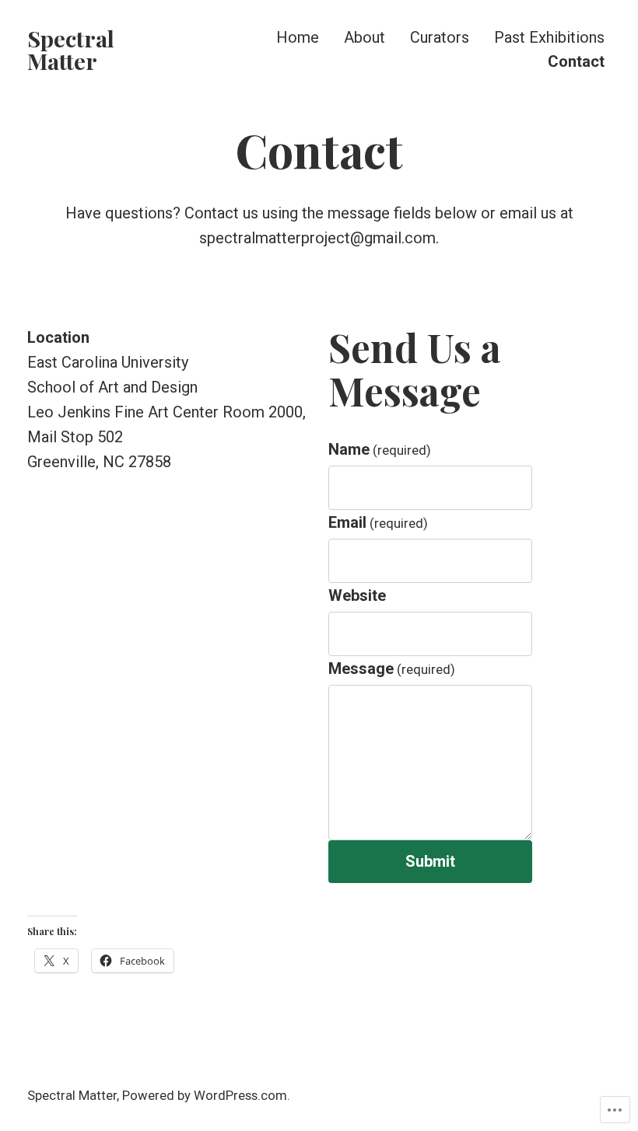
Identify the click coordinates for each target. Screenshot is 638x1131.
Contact (576, 62)
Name (379, 449)
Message (391, 668)
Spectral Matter (70, 49)
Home (297, 37)
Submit (430, 861)
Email (378, 522)
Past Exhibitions (549, 37)
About (364, 37)
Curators (439, 37)
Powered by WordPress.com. (206, 1095)
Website (357, 595)
